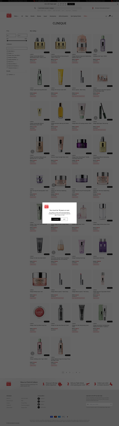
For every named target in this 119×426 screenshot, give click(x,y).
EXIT (64, 219)
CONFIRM (55, 219)
